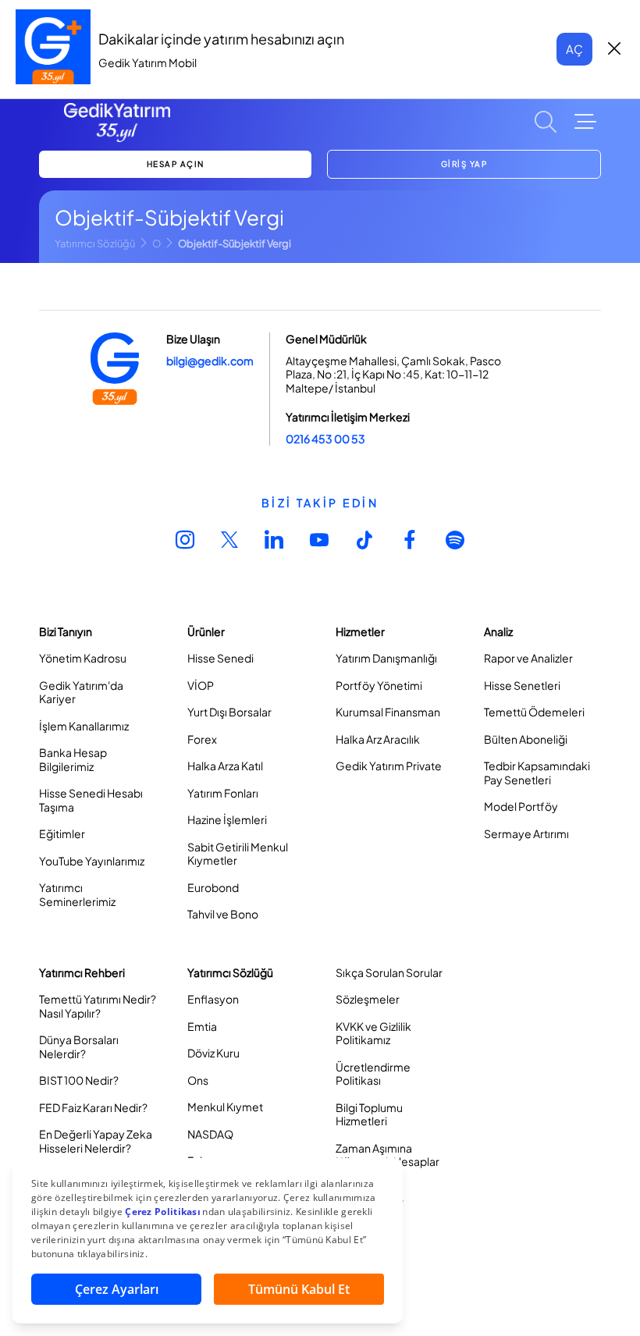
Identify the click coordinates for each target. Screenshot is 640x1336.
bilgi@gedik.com (210, 361)
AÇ (574, 48)
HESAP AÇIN (175, 164)
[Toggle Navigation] (585, 121)
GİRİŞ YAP (464, 164)
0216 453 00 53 (325, 439)
